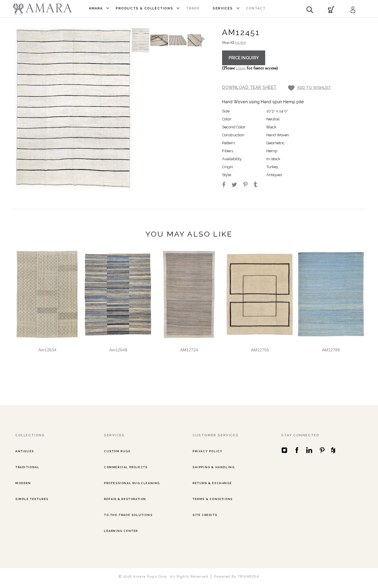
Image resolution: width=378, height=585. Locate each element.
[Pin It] (248, 185)
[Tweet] (237, 185)
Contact (255, 8)
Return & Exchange (212, 483)
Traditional (27, 467)
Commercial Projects (125, 467)
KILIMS (240, 42)
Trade (193, 8)
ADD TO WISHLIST (314, 87)
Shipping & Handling (213, 467)
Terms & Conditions (213, 499)
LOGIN (241, 68)
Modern (23, 483)
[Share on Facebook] (226, 185)
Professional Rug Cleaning (132, 483)
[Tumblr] (258, 185)
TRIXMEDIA (249, 576)
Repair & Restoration (125, 499)
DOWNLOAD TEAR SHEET (249, 87)
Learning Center (121, 530)
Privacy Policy (207, 451)
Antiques (24, 451)
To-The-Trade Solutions (128, 515)
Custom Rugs (117, 451)
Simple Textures (31, 499)
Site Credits (205, 515)
